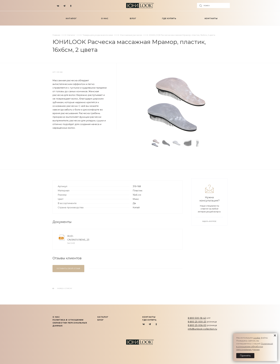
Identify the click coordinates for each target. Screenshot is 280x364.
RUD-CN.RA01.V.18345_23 (78, 238)
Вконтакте (144, 324)
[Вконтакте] (58, 5)
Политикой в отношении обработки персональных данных (254, 346)
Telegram (150, 324)
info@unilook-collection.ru (202, 329)
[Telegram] (64, 5)
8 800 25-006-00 (197, 325)
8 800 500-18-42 (197, 318)
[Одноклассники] (71, 5)
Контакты (148, 317)
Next (206, 143)
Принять (245, 355)
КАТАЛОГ (102, 317)
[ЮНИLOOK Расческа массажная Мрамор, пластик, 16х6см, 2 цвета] (176, 104)
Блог (100, 320)
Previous (146, 143)
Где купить (149, 320)
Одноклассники (156, 324)
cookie (256, 337)
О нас (56, 317)
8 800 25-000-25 (197, 321)
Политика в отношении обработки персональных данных (69, 323)
